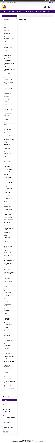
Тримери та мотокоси (8, 358)
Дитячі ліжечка (6, 267)
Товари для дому (7, 179)
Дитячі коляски (6, 266)
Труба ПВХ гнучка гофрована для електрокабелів (9, 389)
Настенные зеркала (7, 222)
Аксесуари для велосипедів (9, 361)
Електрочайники (7, 278)
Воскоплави (6, 75)
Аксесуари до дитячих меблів (9, 244)
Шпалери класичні (7, 30)
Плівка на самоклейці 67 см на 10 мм (29, 15)
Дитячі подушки (7, 269)
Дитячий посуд (6, 276)
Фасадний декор (7, 127)
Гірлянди (5, 156)
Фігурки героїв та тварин (8, 379)
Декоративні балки (7, 129)
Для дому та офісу (7, 55)
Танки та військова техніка (8, 91)
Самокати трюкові (7, 348)
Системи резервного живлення (9, 199)
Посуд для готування (8, 169)
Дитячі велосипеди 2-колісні (9, 338)
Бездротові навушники (8, 126)
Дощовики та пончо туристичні (7, 226)
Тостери (5, 101)
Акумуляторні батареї (8, 353)
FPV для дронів (7, 73)
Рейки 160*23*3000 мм (8, 35)
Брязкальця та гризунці (8, 252)
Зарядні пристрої (7, 36)
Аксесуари (6, 201)
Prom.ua (32, 440)
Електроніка (6, 172)
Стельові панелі (7, 148)
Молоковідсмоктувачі (8, 292)
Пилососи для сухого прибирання (8, 299)
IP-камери (6, 241)
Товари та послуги (12, 11)
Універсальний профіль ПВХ (9, 219)
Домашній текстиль (7, 206)
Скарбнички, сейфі (7, 378)
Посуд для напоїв (7, 166)
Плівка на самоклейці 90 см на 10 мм (9, 77)
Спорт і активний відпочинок (9, 106)
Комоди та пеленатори (8, 281)
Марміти (5, 24)
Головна (4, 11)
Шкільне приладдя (7, 224)
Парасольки (6, 41)
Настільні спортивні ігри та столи (8, 376)
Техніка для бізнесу (7, 192)
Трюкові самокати (7, 370)
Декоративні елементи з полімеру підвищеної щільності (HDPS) (9, 123)
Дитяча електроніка (7, 94)
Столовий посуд (7, 171)
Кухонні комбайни (7, 283)
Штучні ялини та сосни (8, 209)
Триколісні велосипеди (8, 340)
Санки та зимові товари (8, 343)
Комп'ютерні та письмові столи (8, 110)
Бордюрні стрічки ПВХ (8, 217)
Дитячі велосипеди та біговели (8, 369)
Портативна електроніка (8, 182)
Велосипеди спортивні (8, 33)
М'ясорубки (6, 284)
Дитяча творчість (7, 96)
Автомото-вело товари (8, 188)
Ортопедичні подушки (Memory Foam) (9, 133)
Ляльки (5, 107)
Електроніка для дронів (8, 79)
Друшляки (6, 174)
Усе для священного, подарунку (7, 44)
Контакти (21, 11)
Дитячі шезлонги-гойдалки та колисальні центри (9, 273)
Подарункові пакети (7, 204)
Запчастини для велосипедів (9, 359)
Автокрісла (6, 332)
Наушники (6, 50)
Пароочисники (6, 295)
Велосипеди (6, 22)
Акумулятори (6, 19)
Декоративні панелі (7, 144)
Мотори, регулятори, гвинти (9, 57)
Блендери (6, 250)
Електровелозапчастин (8, 351)
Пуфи (5, 66)
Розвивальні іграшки (7, 104)
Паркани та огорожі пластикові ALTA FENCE (9, 382)
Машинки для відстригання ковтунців (8, 288)
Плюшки (5, 297)
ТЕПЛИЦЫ (6, 235)
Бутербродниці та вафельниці (9, 253)
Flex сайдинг (6, 53)
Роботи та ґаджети (7, 93)
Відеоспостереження (7, 180)
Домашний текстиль (7, 232)
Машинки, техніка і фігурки (8, 98)
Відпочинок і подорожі (8, 113)
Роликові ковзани (7, 345)
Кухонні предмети (7, 164)
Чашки (5, 167)
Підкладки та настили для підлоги (8, 146)
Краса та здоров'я (7, 159)
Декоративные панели (8, 203)
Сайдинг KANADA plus (8, 47)
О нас (48, 11)
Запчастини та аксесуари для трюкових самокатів (9, 363)
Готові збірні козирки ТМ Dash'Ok (8, 136)
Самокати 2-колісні (7, 346)
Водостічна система (7, 212)
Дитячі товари (6, 158)
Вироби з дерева (7, 211)
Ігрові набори (6, 243)
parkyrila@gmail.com (7, 429)
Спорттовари (6, 115)
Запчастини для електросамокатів (7, 366)
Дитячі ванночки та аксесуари (9, 260)
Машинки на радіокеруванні (9, 290)
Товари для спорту (7, 58)
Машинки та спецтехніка (8, 88)
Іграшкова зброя (7, 99)
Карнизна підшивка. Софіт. (8, 214)
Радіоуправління (7, 45)
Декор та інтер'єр (7, 161)
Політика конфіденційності (39, 441)
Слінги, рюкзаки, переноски (8, 316)
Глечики (5, 52)
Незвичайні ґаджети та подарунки (8, 196)
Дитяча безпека (7, 275)
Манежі (5, 286)
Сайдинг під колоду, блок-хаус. (8, 28)
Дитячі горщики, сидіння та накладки (8, 264)
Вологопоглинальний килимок (9, 139)
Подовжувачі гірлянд (7, 60)
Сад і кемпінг (6, 21)
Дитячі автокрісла (7, 258)
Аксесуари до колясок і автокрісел (8, 247)
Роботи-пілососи (7, 310)
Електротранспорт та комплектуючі (8, 117)
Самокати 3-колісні (7, 153)
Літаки (5, 86)
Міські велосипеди (7, 335)
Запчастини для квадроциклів (9, 356)
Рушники (5, 313)
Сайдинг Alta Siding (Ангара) (9, 38)
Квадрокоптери (7, 85)
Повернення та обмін (40, 11)
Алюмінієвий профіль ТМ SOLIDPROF (8, 239)
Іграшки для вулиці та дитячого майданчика (9, 229)
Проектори (6, 307)
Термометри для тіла (7, 324)
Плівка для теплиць (7, 237)
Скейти (5, 350)
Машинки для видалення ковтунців (8, 83)
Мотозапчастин (7, 372)
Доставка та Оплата (29, 11)
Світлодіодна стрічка (8, 315)
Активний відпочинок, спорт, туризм (9, 184)
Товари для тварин (7, 177)
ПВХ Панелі (6, 151)
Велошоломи (6, 255)
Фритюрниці (6, 327)
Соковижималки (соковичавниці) (7, 319)
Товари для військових (8, 198)
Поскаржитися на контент (30, 441)
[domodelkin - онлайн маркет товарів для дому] (4, 8)
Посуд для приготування (8, 330)
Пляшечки (6, 301)
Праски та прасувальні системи (8, 305)
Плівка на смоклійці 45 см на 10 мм (9, 64)
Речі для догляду (7, 308)
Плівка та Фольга (7, 150)
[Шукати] (45, 7)
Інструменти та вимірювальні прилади (9, 190)
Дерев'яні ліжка (7, 142)
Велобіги (5, 337)
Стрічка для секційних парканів (8, 386)
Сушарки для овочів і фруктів (9, 322)
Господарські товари (7, 234)
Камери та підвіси (7, 67)
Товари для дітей (7, 186)
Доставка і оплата (6, 396)
